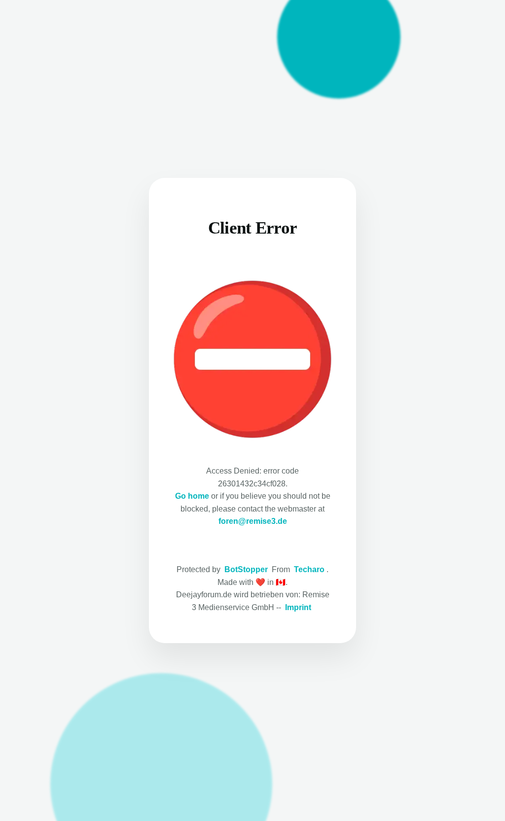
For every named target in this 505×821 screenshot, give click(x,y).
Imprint (298, 607)
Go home (192, 496)
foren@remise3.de (252, 521)
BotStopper (246, 569)
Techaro (309, 569)
